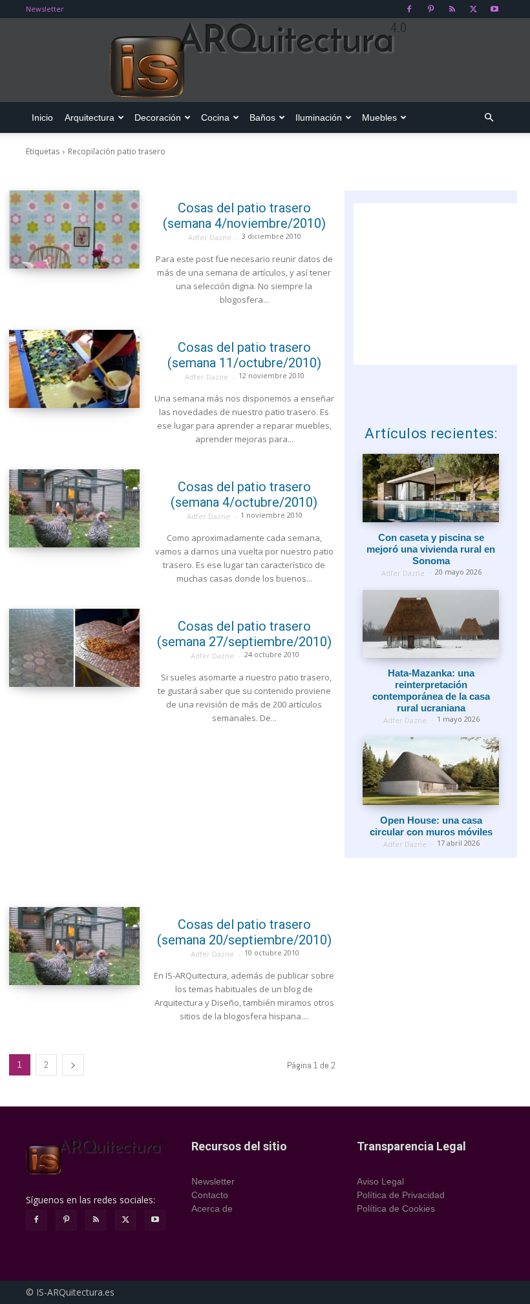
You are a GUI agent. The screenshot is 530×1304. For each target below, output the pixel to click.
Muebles (379, 117)
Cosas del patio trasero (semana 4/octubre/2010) (244, 494)
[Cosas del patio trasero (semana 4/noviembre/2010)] (74, 229)
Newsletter (45, 9)
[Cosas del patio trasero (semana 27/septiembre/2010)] (74, 648)
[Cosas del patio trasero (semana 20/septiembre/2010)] (74, 946)
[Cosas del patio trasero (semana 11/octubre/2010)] (74, 369)
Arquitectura (89, 117)
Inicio (42, 117)
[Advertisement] (172, 816)
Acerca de (212, 1208)
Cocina (215, 117)
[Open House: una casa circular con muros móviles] (431, 771)
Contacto (209, 1195)
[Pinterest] (430, 9)
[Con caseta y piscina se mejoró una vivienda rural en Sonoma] (431, 488)
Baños (262, 117)
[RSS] (451, 9)
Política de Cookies (396, 1208)
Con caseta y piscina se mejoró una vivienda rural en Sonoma (430, 549)
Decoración (157, 117)
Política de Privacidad (401, 1195)
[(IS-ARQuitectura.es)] (265, 60)
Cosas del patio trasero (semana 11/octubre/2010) (244, 355)
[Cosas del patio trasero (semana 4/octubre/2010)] (74, 508)
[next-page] (73, 1064)
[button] (488, 118)
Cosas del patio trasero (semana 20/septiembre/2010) (244, 932)
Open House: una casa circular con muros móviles (431, 826)
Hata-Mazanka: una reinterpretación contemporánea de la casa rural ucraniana (431, 690)
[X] (473, 9)
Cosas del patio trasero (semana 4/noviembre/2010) (244, 215)
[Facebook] (409, 9)
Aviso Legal (380, 1181)
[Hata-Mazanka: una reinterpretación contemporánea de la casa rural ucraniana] (431, 624)
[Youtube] (494, 9)
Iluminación (318, 117)
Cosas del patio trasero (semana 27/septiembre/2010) (244, 633)
